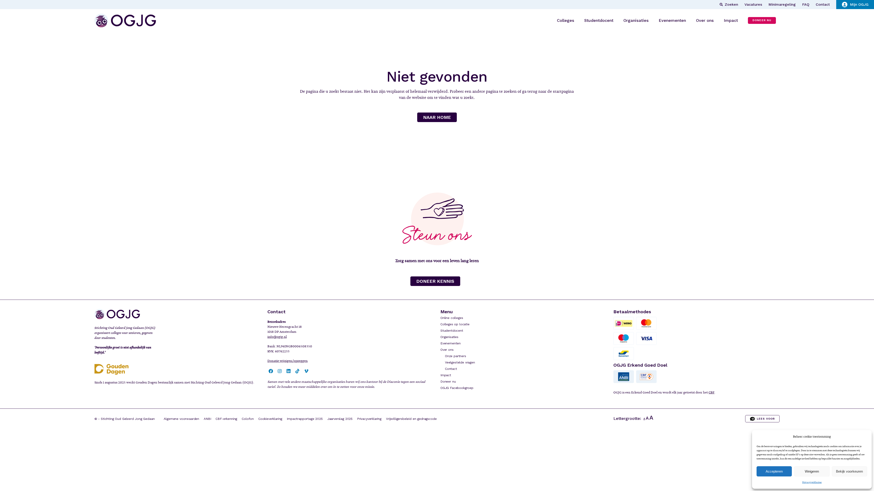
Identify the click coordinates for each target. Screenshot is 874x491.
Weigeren (812, 471)
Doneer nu (448, 381)
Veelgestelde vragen (460, 362)
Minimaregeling (782, 5)
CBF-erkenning (226, 419)
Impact (445, 375)
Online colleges (451, 318)
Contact (823, 5)
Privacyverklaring (812, 482)
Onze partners (455, 356)
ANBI (207, 419)
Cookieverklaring (270, 419)
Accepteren (774, 471)
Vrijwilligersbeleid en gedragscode (411, 419)
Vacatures (753, 5)
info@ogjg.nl (277, 336)
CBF (711, 392)
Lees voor (766, 418)
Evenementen (450, 343)
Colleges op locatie (455, 324)
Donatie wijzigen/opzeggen (287, 361)
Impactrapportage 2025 (305, 419)
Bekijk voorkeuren (849, 471)
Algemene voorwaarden (181, 419)
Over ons (447, 349)
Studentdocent (451, 330)
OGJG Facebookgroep (456, 388)
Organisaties (449, 337)
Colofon (248, 419)
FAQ (805, 5)
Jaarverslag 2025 (340, 419)
